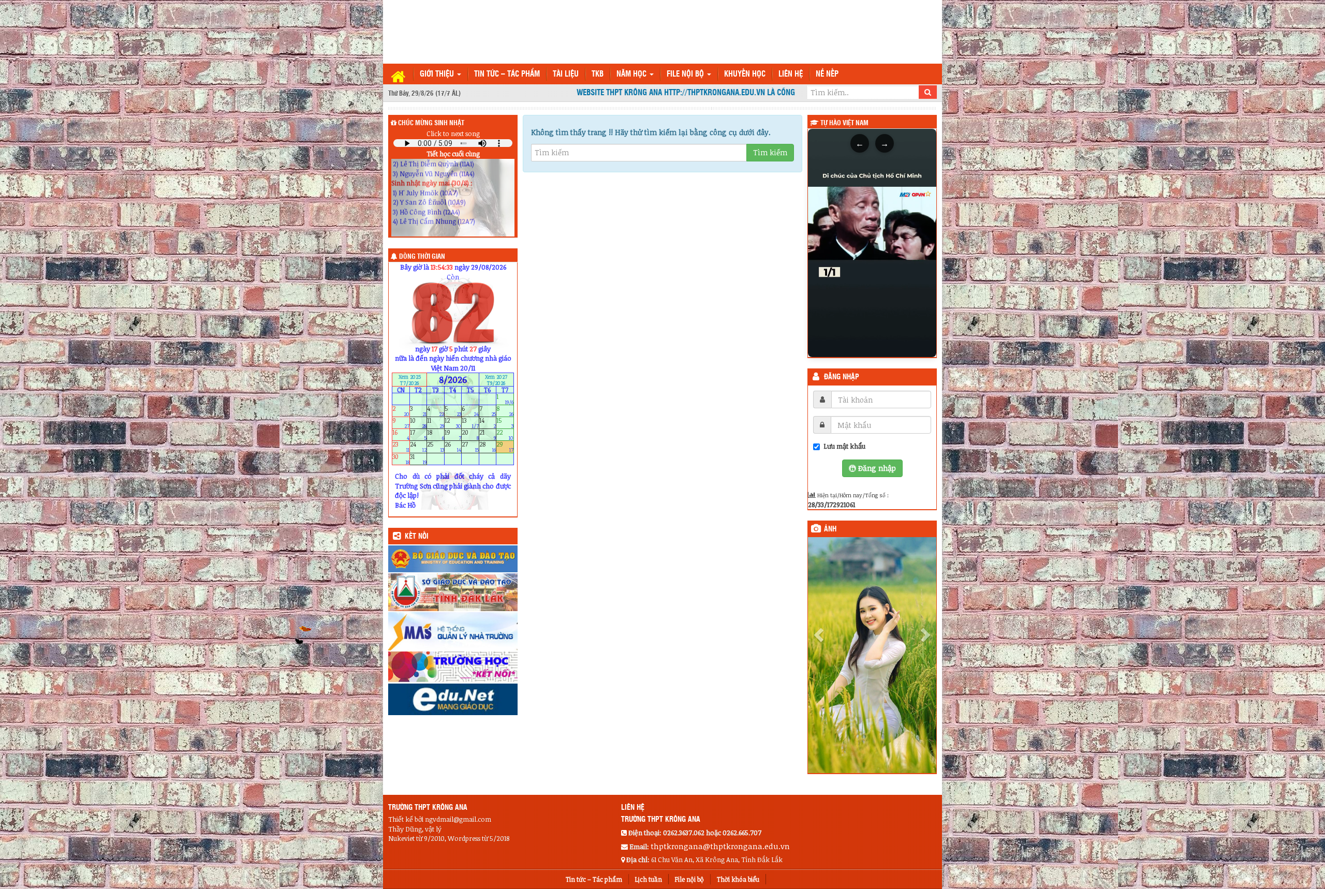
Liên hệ (790, 74)
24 (418, 447)
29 (504, 447)
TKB (597, 74)
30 (400, 459)
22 (504, 435)
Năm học (632, 74)
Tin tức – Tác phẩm (507, 74)
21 (487, 435)
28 (487, 447)
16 (400, 435)
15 (504, 423)
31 (418, 459)
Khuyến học (744, 74)
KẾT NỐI (417, 536)
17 (418, 435)
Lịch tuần (648, 837)
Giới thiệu (438, 74)
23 (400, 447)
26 (453, 447)
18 (435, 435)
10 (418, 423)
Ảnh (830, 529)
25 (435, 447)
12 (453, 423)
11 (435, 423)
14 (487, 423)
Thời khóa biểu (738, 837)
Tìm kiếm (770, 152)
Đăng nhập (841, 377)
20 (470, 435)
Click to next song (453, 133)
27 (470, 447)
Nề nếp (827, 74)
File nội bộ (686, 74)
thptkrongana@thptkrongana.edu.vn (720, 804)
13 (470, 423)
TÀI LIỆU (566, 74)
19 (453, 435)
